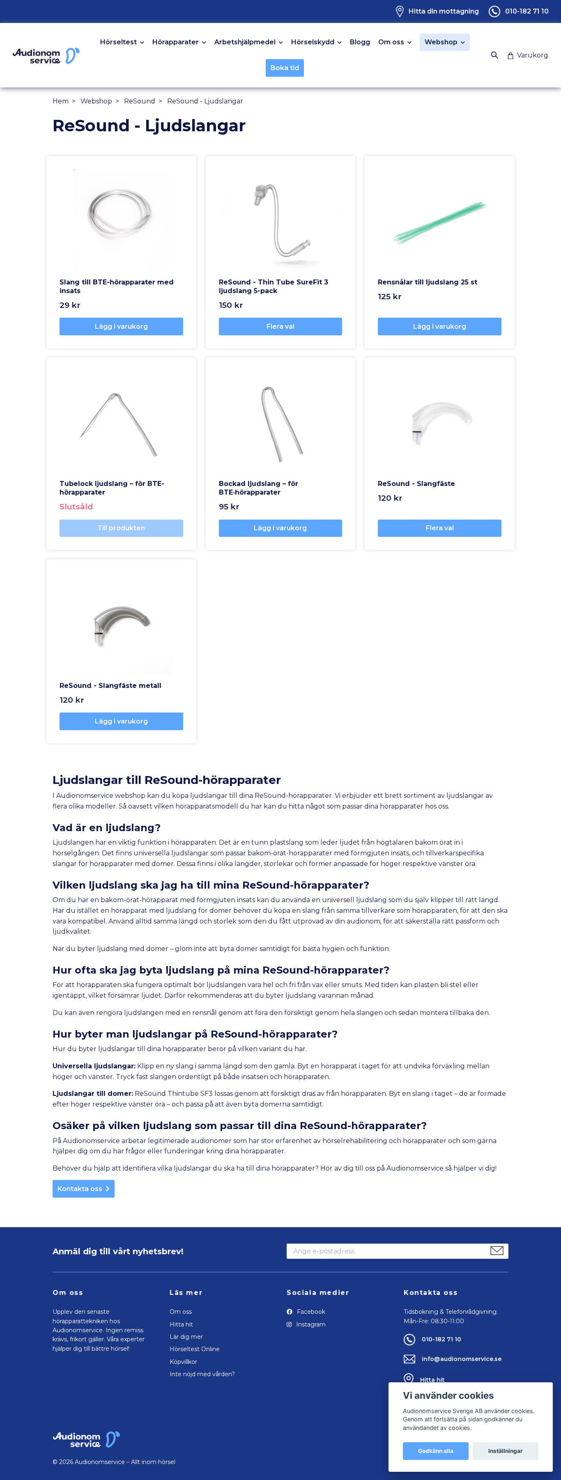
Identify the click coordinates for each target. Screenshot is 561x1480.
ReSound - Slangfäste (416, 484)
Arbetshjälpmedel (245, 42)
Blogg (360, 42)
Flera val (280, 326)
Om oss (391, 42)
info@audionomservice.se (461, 1359)
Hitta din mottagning (444, 11)
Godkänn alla (435, 1451)
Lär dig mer (186, 1336)
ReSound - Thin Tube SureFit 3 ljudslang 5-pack (273, 286)
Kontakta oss (79, 1189)
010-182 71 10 (527, 11)
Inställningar (505, 1451)
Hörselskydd (312, 42)
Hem (61, 101)
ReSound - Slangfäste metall (110, 686)
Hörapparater (175, 42)
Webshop (441, 42)
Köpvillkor (183, 1361)
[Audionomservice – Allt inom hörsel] (46, 55)
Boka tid (285, 68)
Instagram (310, 1324)
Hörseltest (118, 42)
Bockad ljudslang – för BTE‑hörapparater (258, 488)
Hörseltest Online (195, 1349)
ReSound (139, 101)
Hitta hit (181, 1324)
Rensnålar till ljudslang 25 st (427, 282)
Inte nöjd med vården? (202, 1374)
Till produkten (121, 528)
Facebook (310, 1311)
